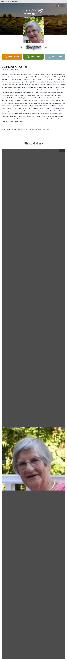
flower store (46, 129)
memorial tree (22, 129)
